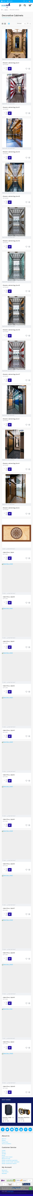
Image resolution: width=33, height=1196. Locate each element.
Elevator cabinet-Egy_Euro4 (11, 508)
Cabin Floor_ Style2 (8, 1042)
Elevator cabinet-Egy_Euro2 (11, 419)
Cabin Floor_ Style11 (8, 641)
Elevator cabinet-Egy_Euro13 (11, 196)
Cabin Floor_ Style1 (8, 552)
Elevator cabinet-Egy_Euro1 (11, 63)
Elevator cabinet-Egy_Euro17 (11, 374)
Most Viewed (6, 1099)
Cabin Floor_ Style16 (9, 864)
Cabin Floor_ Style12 (9, 686)
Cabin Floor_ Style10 (9, 597)
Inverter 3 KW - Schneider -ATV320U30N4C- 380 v (9, 1117)
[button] (14, 1127)
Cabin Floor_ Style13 (9, 730)
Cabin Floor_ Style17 (9, 908)
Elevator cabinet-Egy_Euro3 (11, 463)
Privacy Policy (10, 1191)
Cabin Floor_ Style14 (9, 775)
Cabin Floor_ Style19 (9, 997)
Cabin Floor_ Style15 (9, 819)
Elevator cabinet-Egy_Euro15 (11, 285)
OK (30, 1188)
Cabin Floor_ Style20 (9, 1086)
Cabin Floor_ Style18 (9, 953)
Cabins (6, 9)
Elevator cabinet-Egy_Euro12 (11, 152)
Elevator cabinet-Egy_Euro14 (11, 240)
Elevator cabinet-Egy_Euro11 (11, 107)
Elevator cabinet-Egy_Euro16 (11, 329)
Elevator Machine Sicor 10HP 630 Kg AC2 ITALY (24, 1117)
